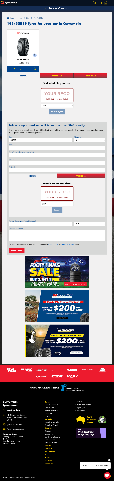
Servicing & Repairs (52, 437)
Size (10, 137)
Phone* (21, 152)
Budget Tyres (80, 407)
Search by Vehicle (52, 405)
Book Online (51, 451)
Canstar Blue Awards (83, 405)
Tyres (47, 402)
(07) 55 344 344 (14, 424)
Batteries (48, 431)
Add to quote (19, 69)
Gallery (48, 460)
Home (11, 18)
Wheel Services (51, 443)
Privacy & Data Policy (16, 477)
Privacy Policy (53, 244)
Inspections (49, 434)
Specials (48, 445)
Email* (11, 159)
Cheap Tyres (80, 410)
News (47, 457)
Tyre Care (48, 413)
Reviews (49, 463)
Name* (11, 144)
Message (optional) (16, 228)
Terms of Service (68, 244)
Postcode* (12, 167)
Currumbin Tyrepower (58, 8)
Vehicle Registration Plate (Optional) (22, 221)
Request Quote (16, 250)
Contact (48, 448)
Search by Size (50, 408)
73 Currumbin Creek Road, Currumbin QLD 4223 (16, 417)
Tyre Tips (48, 416)
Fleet (47, 454)
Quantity (77, 137)
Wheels (48, 419)
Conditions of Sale (29, 477)
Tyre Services (50, 440)
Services (48, 428)
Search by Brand (51, 410)
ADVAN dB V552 (23, 60)
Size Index (79, 402)
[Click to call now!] (94, 3)
